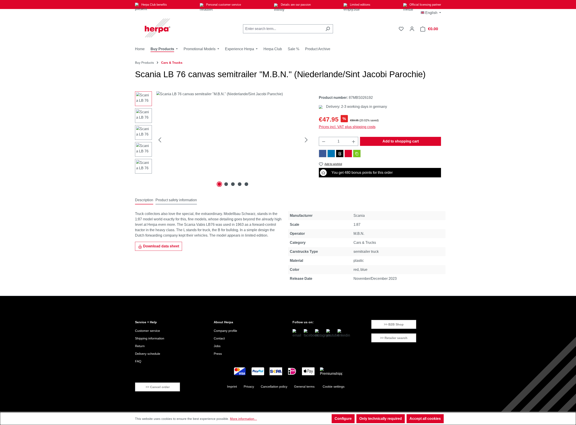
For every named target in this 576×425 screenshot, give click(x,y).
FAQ (138, 361)
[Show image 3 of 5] (233, 184)
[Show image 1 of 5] (219, 184)
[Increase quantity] (353, 141)
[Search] (327, 28)
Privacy (249, 386)
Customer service (147, 330)
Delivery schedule (147, 353)
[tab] (144, 200)
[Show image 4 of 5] (239, 184)
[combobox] (283, 28)
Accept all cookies (425, 418)
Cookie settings (333, 386)
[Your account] (412, 28)
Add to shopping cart (400, 141)
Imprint (232, 386)
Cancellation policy (274, 386)
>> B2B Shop (394, 324)
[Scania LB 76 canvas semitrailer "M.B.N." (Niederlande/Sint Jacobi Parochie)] (233, 139)
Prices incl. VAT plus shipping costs (347, 127)
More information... (243, 418)
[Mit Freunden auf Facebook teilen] (322, 153)
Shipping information (149, 338)
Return (140, 346)
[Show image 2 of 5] (226, 184)
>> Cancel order (158, 387)
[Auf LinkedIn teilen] (331, 153)
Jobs (217, 346)
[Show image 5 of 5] (246, 184)
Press (218, 353)
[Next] (306, 140)
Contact (219, 338)
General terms (304, 386)
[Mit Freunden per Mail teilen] (348, 153)
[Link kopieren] (356, 153)
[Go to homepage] (157, 27)
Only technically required (380, 418)
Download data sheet (160, 246)
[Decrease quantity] (323, 141)
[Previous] (159, 140)
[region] (222, 139)
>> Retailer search (393, 338)
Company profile (225, 330)
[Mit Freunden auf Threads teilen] (339, 153)
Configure (343, 418)
